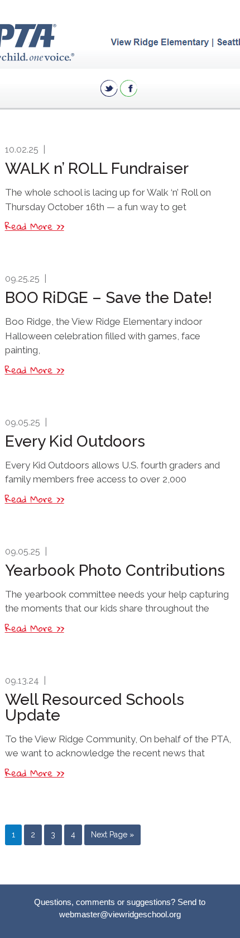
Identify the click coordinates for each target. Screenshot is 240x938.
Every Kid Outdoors (75, 441)
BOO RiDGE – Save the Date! (108, 297)
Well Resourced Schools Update (94, 707)
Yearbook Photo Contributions (115, 570)
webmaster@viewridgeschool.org (120, 914)
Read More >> (34, 226)
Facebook (128, 88)
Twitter (109, 88)
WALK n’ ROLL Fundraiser (97, 168)
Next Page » (112, 834)
